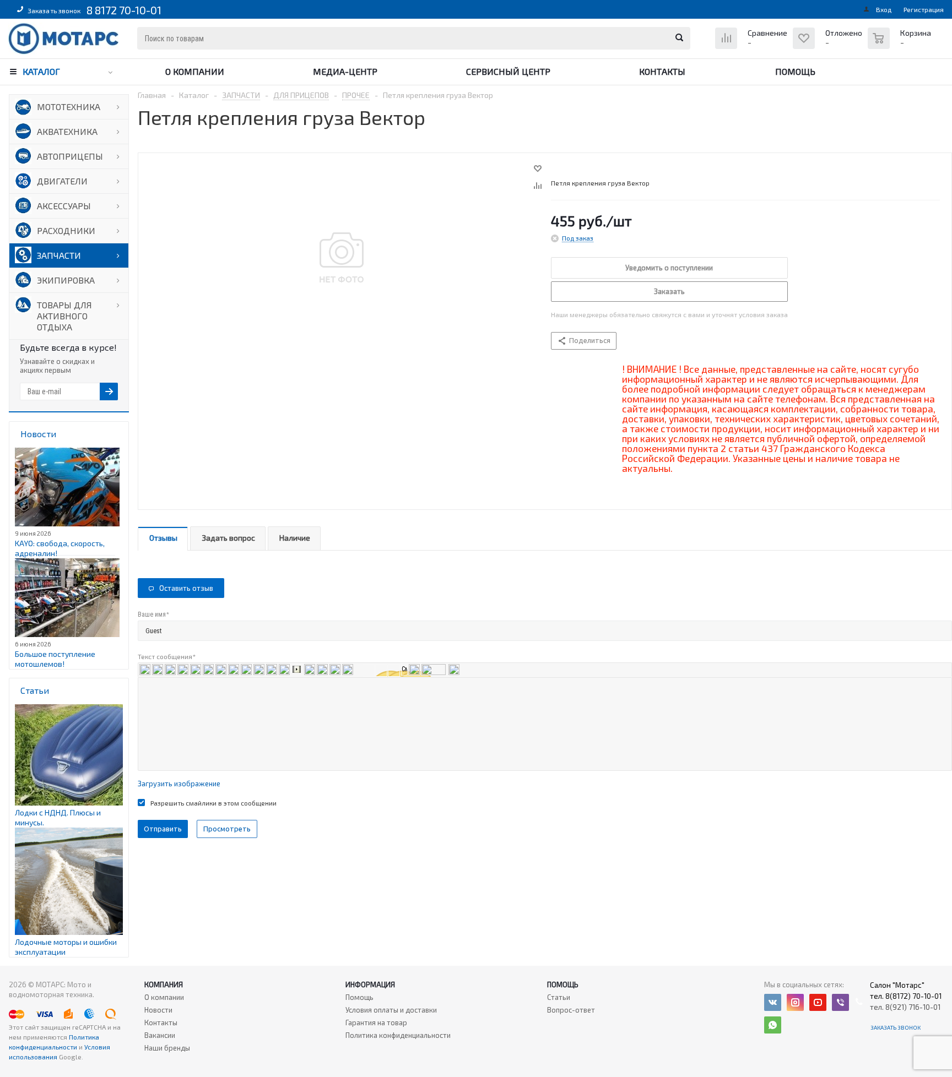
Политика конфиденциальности (398, 1035)
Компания (163, 984)
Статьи (558, 997)
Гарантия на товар (376, 1022)
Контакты (662, 71)
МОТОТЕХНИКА (68, 106)
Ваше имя (153, 614)
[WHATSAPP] (772, 1025)
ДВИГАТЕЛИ (62, 181)
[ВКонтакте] (772, 1002)
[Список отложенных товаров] (828, 46)
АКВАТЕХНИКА (67, 131)
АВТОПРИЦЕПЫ (70, 156)
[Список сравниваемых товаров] (753, 46)
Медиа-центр (345, 71)
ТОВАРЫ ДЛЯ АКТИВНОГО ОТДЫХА (64, 316)
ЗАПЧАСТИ (59, 255)
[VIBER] (840, 1002)
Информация (370, 984)
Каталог (41, 71)
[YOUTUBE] (817, 1002)
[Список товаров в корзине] (900, 44)
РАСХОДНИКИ (66, 230)
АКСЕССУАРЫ (64, 205)
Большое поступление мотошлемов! (55, 658)
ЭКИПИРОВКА (66, 280)
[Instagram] (795, 1002)
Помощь (795, 71)
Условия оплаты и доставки (391, 1009)
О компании (194, 71)
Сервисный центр (508, 71)
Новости (158, 1009)
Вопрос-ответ (571, 1009)
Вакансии (159, 1035)
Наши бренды (167, 1047)
